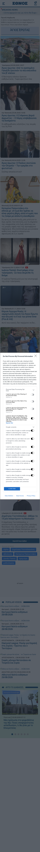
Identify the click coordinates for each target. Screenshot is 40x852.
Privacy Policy (31, 496)
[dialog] (20, 426)
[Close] (36, 356)
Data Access (20, 496)
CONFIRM (12, 488)
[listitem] (20, 390)
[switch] (32, 395)
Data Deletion (9, 496)
